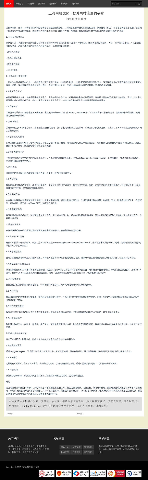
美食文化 (19, 3)
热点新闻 (52, 3)
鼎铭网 (8, 3)
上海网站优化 (53, 31)
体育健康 (30, 3)
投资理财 (64, 3)
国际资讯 (75, 3)
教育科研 (41, 3)
